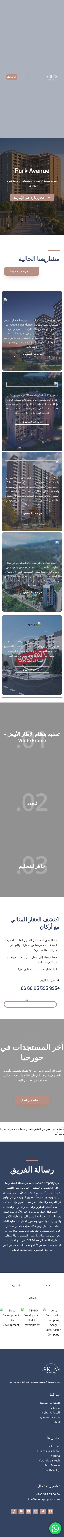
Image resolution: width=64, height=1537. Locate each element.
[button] (27, 77)
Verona (55, 1455)
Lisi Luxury (53, 1446)
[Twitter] (43, 1511)
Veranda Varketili (49, 1460)
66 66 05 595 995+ (48, 1494)
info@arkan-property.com (44, 1499)
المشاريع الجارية (51, 1412)
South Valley (52, 1470)
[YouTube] (21, 1511)
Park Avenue (52, 1465)
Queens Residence (48, 1451)
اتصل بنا (55, 1422)
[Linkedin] (28, 1511)
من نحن (55, 1407)
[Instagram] (35, 1511)
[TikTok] (14, 1511)
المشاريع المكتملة (50, 1402)
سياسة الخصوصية (49, 1417)
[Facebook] (50, 1511)
